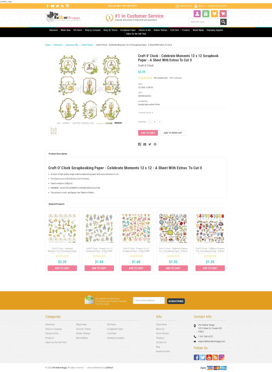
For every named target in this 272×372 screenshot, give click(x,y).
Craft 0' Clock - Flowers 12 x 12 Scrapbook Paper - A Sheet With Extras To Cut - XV (136, 251)
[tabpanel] (62, 242)
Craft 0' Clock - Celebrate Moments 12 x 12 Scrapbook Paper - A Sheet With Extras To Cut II (134, 45)
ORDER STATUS (185, 6)
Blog (158, 347)
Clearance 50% (72, 45)
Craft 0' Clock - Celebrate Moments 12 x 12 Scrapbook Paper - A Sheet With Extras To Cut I (62, 251)
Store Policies (162, 333)
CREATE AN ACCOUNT (217, 6)
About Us (160, 329)
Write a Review (176, 78)
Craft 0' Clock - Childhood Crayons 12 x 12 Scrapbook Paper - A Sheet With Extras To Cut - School (173, 251)
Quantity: (142, 122)
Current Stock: (145, 112)
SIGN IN (201, 6)
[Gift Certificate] (205, 13)
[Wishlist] (214, 13)
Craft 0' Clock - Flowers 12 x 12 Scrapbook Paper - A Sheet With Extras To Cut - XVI (99, 251)
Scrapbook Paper (128, 30)
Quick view (62, 228)
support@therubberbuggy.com (211, 341)
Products (186, 30)
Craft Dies (174, 30)
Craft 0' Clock (87, 45)
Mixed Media (198, 30)
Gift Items (77, 30)
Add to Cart (62, 268)
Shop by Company (93, 30)
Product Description (58, 154)
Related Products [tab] (56, 204)
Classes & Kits (145, 30)
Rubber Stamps (160, 30)
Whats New (66, 30)
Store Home (161, 324)
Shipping (160, 338)
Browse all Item (163, 351)
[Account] (197, 13)
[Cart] (223, 13)
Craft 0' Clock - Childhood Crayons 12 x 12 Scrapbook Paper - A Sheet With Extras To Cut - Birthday (210, 251)
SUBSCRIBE (175, 301)
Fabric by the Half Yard (136, 33)
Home (47, 45)
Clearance (53, 30)
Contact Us (161, 342)
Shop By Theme (110, 30)
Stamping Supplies (215, 30)
